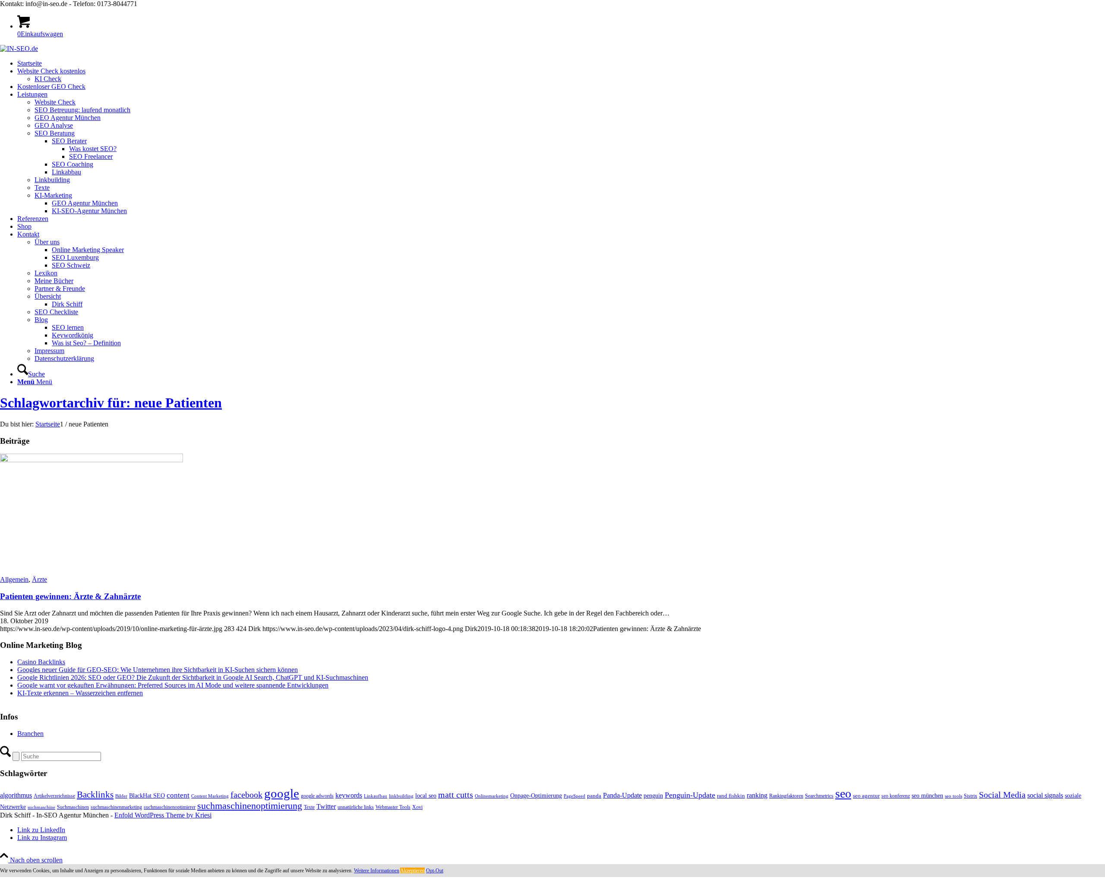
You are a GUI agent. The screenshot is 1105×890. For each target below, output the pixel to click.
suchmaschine (41, 807)
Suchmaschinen (73, 807)
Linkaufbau (375, 796)
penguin (653, 795)
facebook (246, 794)
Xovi (417, 807)
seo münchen (927, 795)
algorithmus (16, 795)
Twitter (326, 806)
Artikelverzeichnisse (54, 795)
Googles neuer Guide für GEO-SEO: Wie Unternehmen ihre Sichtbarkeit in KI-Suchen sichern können (157, 669)
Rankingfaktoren (786, 796)
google (281, 793)
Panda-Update (622, 795)
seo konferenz (895, 796)
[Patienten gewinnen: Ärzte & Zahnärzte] (91, 460)
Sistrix (970, 796)
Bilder (121, 796)
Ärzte (39, 579)
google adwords (317, 795)
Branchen (30, 733)
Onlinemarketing (491, 796)
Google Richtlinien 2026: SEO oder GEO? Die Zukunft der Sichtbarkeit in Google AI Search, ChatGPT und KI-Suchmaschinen (192, 677)
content (178, 795)
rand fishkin (731, 795)
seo (843, 793)
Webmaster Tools (393, 807)
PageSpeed (574, 796)
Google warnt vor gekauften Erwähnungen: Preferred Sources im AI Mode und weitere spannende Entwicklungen (172, 685)
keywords (348, 795)
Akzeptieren (412, 871)
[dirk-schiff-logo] (19, 48)
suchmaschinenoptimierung (249, 806)
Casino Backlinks (41, 662)
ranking (757, 795)
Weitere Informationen (376, 871)
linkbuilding (401, 796)
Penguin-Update (690, 795)
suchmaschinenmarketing (116, 807)
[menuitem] (561, 63)
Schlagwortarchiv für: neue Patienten (111, 402)
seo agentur (866, 795)
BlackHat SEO (147, 795)
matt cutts (455, 794)
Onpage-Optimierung (536, 795)
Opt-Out (434, 871)
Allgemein (14, 579)
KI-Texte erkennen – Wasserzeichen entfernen (80, 693)
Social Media (1002, 794)
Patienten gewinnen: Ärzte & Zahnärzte (70, 596)
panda (594, 795)
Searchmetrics (819, 795)
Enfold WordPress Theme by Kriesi (163, 815)
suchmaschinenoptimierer (170, 807)
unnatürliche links (356, 807)
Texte (309, 807)
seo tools (953, 796)
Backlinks (95, 794)
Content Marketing (210, 796)
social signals (1045, 795)
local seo (425, 795)
